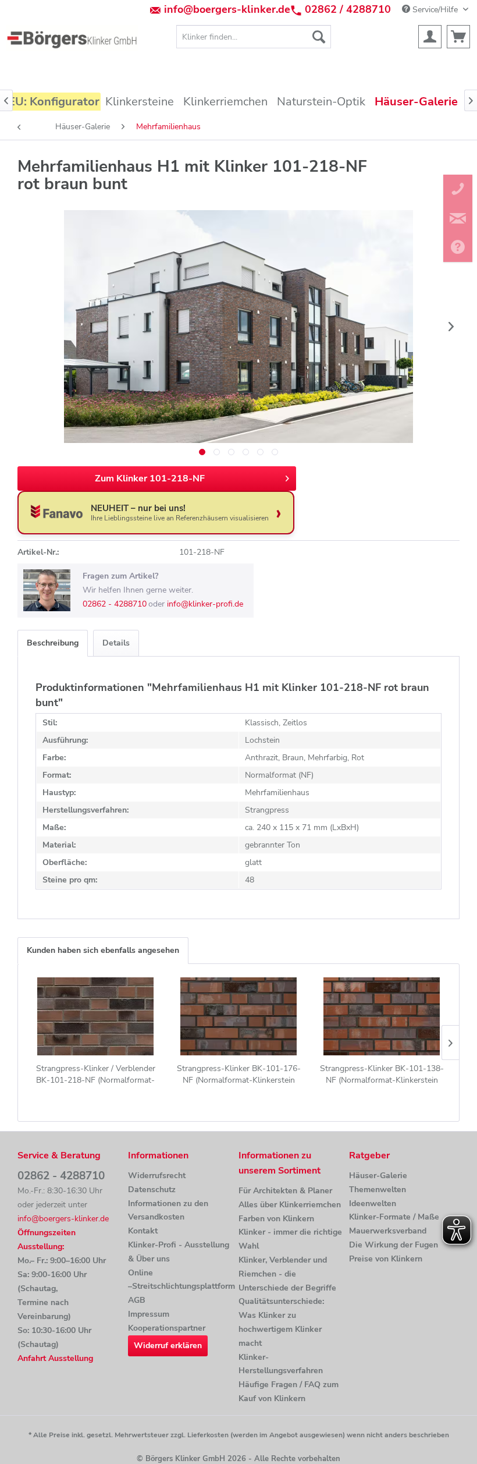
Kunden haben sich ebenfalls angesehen (103, 950)
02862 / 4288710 (348, 9)
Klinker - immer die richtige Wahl (290, 1239)
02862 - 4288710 (115, 603)
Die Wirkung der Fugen (393, 1244)
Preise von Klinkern (385, 1258)
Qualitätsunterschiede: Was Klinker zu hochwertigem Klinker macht (281, 1322)
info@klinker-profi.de (205, 603)
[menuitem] (254, 36)
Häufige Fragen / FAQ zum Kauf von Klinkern (288, 1391)
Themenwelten (377, 1189)
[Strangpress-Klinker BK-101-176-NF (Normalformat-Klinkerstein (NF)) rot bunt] (238, 1016)
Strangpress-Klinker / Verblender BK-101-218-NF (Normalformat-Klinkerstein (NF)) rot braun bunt (95, 1074)
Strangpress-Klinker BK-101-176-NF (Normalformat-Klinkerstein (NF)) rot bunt (239, 1074)
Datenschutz (152, 1189)
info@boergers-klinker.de (227, 9)
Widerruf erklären (168, 1345)
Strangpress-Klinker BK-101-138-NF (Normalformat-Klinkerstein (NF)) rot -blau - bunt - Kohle (382, 1074)
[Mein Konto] (430, 36)
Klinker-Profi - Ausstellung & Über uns (178, 1251)
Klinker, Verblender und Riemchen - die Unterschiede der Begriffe (287, 1273)
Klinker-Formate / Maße (394, 1216)
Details (116, 642)
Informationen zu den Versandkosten (168, 1210)
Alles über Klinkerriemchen (289, 1204)
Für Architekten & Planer (285, 1190)
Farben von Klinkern (276, 1218)
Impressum (148, 1314)
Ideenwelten (372, 1203)
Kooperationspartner (166, 1328)
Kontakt (143, 1230)
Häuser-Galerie (378, 1175)
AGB (136, 1300)
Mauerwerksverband (387, 1230)
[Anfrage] (458, 36)
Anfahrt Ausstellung (55, 1358)
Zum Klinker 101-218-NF (150, 478)
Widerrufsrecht (157, 1175)
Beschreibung (53, 642)
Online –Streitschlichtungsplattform (180, 1279)
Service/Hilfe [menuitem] (435, 9)
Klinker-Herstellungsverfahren (280, 1364)
